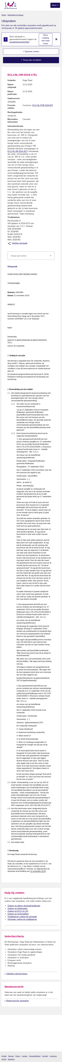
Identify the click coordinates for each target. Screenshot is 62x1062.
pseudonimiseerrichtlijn (19, 42)
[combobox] (31, 256)
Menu (54, 5)
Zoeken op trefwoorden (17, 908)
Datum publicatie (12, 92)
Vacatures (53, 1056)
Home (4, 15)
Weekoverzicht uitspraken (17, 1001)
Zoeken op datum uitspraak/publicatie (24, 906)
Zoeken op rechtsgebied (18, 914)
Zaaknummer (14, 98)
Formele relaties (11, 106)
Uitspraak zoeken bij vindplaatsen (22, 919)
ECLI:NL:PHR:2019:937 (42, 105)
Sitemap (11, 1056)
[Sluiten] (56, 39)
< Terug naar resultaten (31, 60)
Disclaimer (11, 1059)
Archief (4, 1059)
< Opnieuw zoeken (31, 51)
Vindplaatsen (14, 217)
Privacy (17, 1056)
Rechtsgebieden (15, 112)
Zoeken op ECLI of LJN (18, 911)
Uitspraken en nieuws (15, 15)
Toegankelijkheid (34, 1056)
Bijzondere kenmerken (13, 120)
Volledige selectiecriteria (16, 974)
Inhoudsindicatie (15, 126)
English (4, 1056)
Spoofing (45, 1056)
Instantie (11, 80)
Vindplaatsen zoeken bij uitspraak (22, 916)
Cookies (24, 1056)
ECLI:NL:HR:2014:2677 (18, 151)
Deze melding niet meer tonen (46, 39)
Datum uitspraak (12, 85)
